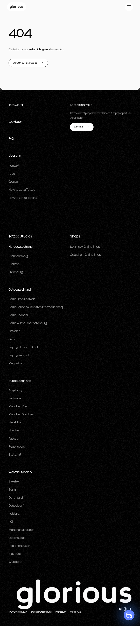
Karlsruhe (15, 398)
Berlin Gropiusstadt (22, 299)
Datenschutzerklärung (41, 611)
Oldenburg (16, 272)
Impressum (60, 611)
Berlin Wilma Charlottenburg (28, 323)
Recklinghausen (19, 545)
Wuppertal (16, 561)
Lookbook (15, 121)
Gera (12, 339)
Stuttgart (15, 454)
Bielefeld (14, 481)
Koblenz (14, 513)
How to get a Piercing (23, 197)
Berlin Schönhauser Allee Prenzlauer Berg (36, 307)
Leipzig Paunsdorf (21, 355)
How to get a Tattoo (22, 189)
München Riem (19, 406)
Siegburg (15, 553)
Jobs (12, 173)
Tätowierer (16, 104)
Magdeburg (16, 363)
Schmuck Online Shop (85, 246)
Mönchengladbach (21, 529)
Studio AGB (75, 611)
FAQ (11, 138)
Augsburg (15, 390)
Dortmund (16, 497)
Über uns (15, 155)
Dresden (14, 331)
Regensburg (17, 446)
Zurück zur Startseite (25, 63)
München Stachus (21, 414)
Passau (13, 438)
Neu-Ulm (15, 422)
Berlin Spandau (19, 315)
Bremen (14, 264)
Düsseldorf (16, 505)
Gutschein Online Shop (85, 254)
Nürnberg (15, 430)
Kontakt (14, 165)
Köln (11, 521)
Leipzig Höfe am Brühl (23, 347)
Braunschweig (18, 256)
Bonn (12, 489)
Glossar (14, 181)
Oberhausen (17, 537)
